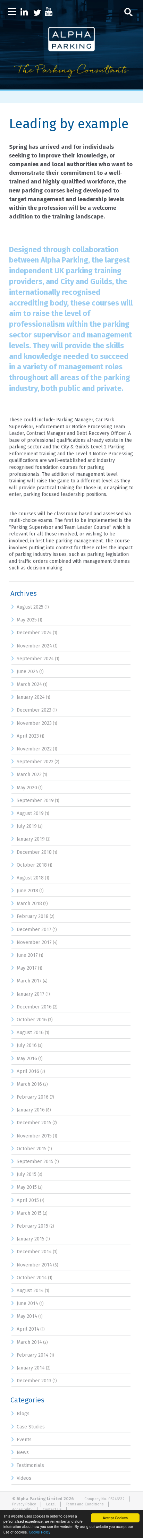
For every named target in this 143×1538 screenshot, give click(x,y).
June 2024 (27, 672)
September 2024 (35, 659)
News (23, 1452)
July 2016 (27, 1045)
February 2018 (33, 916)
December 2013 (34, 1381)
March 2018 (29, 904)
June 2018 (27, 891)
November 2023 (34, 723)
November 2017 (34, 942)
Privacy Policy (24, 1504)
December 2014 (34, 1252)
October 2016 (32, 1020)
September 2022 (35, 762)
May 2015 (27, 1187)
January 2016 (31, 1110)
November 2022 (34, 749)
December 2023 (34, 710)
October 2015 (32, 1149)
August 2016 (30, 1033)
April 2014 (28, 1329)
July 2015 (26, 1174)
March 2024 (29, 684)
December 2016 (34, 1007)
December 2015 (34, 1123)
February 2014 (33, 1355)
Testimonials (30, 1465)
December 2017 (34, 930)
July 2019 (27, 826)
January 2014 (31, 1368)
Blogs (23, 1414)
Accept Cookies (115, 1517)
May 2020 (27, 788)
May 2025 (27, 620)
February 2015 (32, 1226)
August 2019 (30, 813)
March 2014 (29, 1342)
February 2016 (33, 1097)
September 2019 (35, 801)
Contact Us (52, 1509)
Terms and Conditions (84, 1504)
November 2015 (34, 1136)
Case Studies (31, 1427)
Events (24, 1440)
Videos (24, 1478)
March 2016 (29, 1084)
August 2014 (30, 1291)
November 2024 (34, 646)
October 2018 (32, 865)
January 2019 (31, 839)
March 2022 (29, 774)
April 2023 (28, 736)
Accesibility (22, 1509)
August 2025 (30, 607)
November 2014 (34, 1265)
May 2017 (27, 968)
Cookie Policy (39, 1532)
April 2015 (28, 1200)
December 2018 (34, 852)
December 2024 (34, 633)
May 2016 (27, 1059)
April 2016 (28, 1071)
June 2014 (27, 1303)
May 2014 (27, 1316)
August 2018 (30, 878)
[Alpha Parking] (71, 84)
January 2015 (30, 1239)
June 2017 (27, 955)
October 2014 (32, 1278)
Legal (51, 1504)
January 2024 (31, 697)
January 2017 (30, 994)
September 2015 (35, 1162)
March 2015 (29, 1213)
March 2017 (29, 981)
